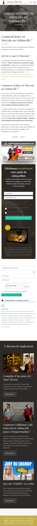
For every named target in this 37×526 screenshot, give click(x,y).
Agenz (31, 523)
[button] (32, 2)
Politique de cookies (17, 521)
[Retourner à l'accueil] (14, 2)
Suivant (22, 137)
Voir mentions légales (25, 255)
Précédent (15, 137)
